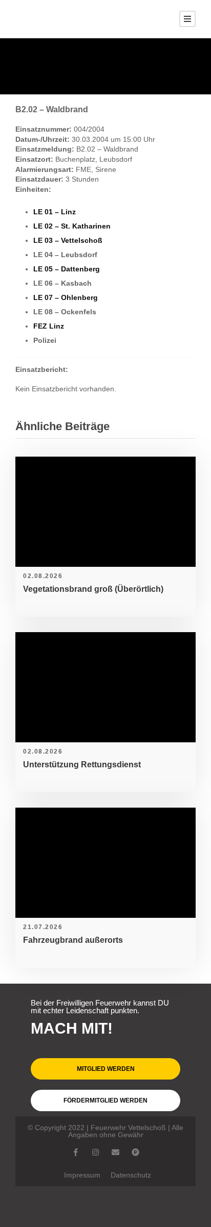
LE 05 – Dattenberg (66, 269)
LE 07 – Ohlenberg (65, 297)
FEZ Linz (48, 326)
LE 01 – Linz (54, 212)
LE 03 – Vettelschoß (67, 240)
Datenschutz (131, 1175)
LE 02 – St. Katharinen (72, 226)
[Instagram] (95, 1152)
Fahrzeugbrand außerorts (73, 940)
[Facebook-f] (75, 1152)
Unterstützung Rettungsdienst (82, 764)
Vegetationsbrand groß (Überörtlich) (93, 589)
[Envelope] (115, 1152)
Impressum (82, 1175)
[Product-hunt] (135, 1152)
